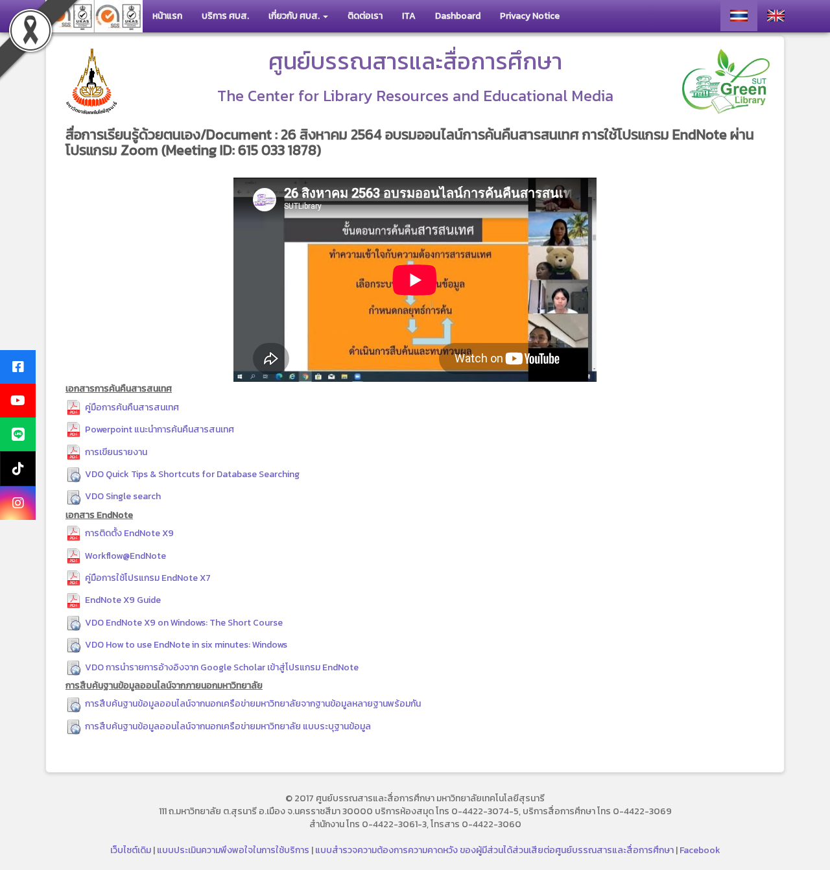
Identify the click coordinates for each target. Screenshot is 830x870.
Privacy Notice (530, 16)
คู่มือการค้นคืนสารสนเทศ (132, 407)
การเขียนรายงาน (116, 452)
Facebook (700, 850)
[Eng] (775, 15)
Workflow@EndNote (125, 556)
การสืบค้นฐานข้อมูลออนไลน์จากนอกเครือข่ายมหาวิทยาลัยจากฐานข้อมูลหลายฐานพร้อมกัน (253, 704)
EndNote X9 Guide (123, 600)
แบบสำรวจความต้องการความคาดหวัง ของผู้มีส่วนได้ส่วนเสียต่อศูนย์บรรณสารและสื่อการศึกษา (494, 850)
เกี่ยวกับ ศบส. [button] (295, 16)
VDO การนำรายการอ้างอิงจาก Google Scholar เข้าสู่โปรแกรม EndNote (222, 667)
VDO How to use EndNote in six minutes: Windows (186, 645)
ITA (409, 16)
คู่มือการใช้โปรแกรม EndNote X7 (148, 578)
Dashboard (457, 16)
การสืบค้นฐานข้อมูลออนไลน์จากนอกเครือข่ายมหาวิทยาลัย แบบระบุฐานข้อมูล (228, 726)
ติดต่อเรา (365, 16)
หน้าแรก (167, 16)
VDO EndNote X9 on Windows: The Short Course (184, 622)
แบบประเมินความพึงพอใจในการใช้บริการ (233, 850)
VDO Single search (123, 496)
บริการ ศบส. (225, 16)
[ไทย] (738, 15)
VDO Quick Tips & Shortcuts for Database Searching (192, 474)
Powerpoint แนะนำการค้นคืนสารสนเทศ (159, 429)
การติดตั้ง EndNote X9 (129, 533)
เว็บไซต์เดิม (130, 850)
